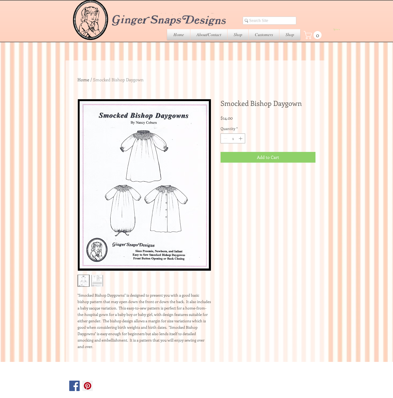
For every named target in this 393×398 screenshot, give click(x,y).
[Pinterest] (87, 386)
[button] (238, 34)
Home (83, 79)
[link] (313, 35)
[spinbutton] (233, 138)
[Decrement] (224, 138)
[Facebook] (74, 386)
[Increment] (241, 138)
